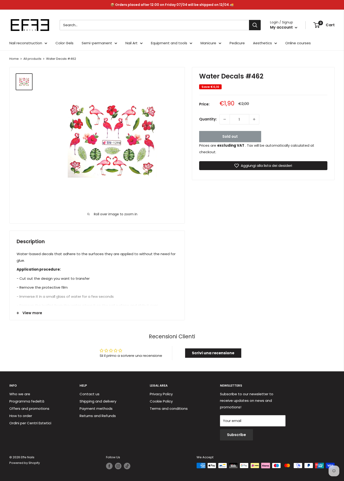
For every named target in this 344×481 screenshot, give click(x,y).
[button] (263, 165)
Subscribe (236, 434)
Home (14, 58)
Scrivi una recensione (213, 353)
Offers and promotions (29, 408)
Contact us (89, 394)
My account (282, 27)
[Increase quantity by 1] (254, 119)
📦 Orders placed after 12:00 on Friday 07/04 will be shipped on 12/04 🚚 (172, 4)
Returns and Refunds (98, 415)
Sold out (230, 136)
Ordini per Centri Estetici (30, 423)
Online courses (298, 43)
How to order (20, 415)
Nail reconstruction (25, 43)
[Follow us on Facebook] (109, 466)
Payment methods (96, 408)
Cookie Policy (161, 401)
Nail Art (131, 43)
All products (32, 58)
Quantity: (208, 119)
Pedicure (237, 43)
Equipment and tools (169, 43)
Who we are (19, 394)
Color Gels (64, 43)
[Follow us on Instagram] (118, 466)
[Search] (255, 25)
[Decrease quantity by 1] (225, 119)
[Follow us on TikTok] (127, 466)
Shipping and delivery (98, 401)
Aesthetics (262, 43)
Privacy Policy (161, 394)
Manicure (208, 43)
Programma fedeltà (26, 401)
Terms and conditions (169, 408)
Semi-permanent (97, 43)
